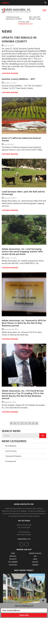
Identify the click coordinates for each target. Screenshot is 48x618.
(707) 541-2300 (23, 22)
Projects (12, 559)
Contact (35, 562)
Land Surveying (10, 451)
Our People (13, 565)
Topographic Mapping (13, 456)
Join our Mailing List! (24, 606)
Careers (5, 3)
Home (13, 553)
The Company (13, 562)
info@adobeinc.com (25, 24)
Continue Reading (10, 73)
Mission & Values (35, 553)
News (35, 559)
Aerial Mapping (10, 446)
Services (13, 556)
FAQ (35, 556)
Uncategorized (10, 461)
